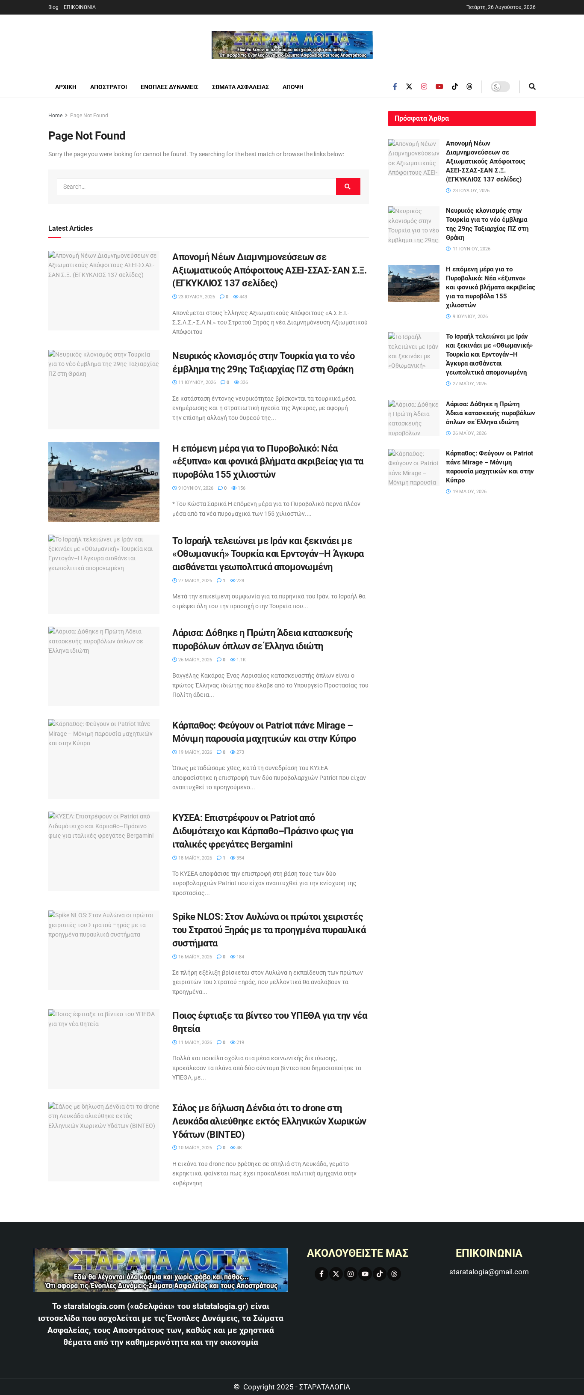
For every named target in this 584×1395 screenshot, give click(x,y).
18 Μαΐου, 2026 (194, 858)
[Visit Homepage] (292, 45)
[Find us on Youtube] (439, 87)
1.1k (240, 660)
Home (55, 116)
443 (242, 297)
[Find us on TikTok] (455, 87)
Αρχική (66, 86)
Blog (53, 7)
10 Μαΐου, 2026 (194, 1148)
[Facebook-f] (321, 1274)
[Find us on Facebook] (395, 87)
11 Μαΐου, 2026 (194, 1042)
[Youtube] (365, 1274)
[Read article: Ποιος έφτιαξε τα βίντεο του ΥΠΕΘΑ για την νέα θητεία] (103, 1049)
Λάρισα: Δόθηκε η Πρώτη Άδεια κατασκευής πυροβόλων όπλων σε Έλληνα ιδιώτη (490, 413)
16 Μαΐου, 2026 (194, 957)
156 (240, 488)
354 (239, 858)
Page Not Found (89, 116)
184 (239, 957)
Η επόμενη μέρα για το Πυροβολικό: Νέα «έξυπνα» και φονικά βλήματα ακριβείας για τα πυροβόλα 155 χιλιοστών (267, 461)
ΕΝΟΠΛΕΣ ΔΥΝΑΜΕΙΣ (169, 86)
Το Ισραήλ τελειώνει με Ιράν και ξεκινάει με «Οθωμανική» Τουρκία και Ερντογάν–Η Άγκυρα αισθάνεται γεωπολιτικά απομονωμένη (268, 554)
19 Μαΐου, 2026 (194, 752)
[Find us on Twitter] (409, 87)
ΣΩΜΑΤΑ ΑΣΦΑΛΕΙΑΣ (240, 86)
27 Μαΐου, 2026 (194, 580)
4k (238, 1148)
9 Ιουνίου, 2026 (195, 488)
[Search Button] (532, 87)
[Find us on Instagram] (424, 87)
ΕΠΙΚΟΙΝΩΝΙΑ (80, 7)
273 (239, 752)
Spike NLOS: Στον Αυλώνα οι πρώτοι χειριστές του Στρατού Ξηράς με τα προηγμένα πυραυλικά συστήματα (269, 930)
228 (239, 580)
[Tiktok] (379, 1274)
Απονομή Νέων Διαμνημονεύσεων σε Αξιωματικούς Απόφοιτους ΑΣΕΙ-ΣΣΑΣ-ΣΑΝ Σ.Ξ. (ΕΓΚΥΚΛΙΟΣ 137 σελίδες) (269, 270)
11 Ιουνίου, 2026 (196, 382)
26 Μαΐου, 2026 (194, 660)
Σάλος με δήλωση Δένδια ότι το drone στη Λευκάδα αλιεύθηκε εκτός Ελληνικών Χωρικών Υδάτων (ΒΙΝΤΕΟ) (269, 1121)
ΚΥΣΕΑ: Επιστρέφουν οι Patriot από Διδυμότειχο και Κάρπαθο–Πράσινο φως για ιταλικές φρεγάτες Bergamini (262, 831)
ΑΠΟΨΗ (293, 86)
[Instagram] (350, 1274)
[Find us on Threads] (469, 87)
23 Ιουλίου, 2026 (196, 297)
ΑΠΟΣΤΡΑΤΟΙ (108, 86)
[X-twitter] (336, 1274)
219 (239, 1042)
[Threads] (394, 1274)
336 (243, 382)
